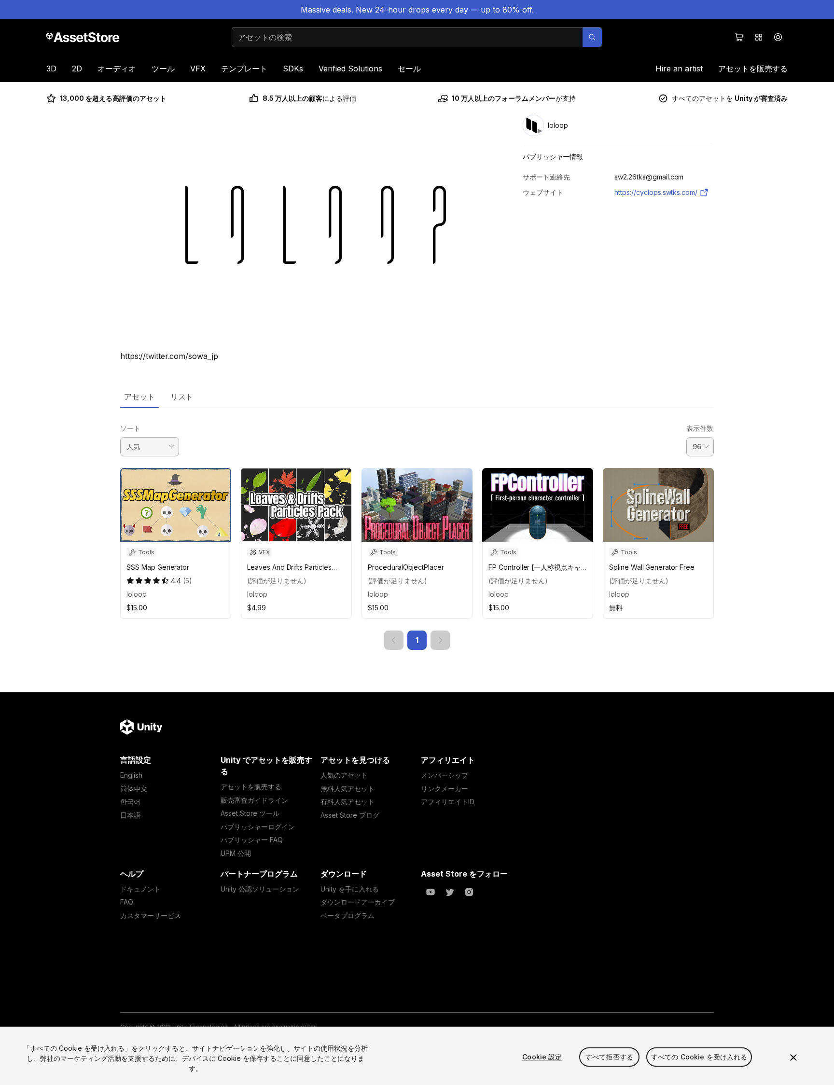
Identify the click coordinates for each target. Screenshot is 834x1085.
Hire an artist (679, 68)
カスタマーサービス (150, 915)
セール (409, 68)
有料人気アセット (347, 801)
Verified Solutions (350, 68)
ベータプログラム (347, 915)
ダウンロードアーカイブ (357, 902)
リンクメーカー (444, 788)
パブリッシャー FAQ (252, 840)
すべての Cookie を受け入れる (699, 1057)
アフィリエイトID (447, 801)
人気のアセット (344, 775)
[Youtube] (430, 892)
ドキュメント (140, 889)
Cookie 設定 (542, 1057)
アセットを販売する (753, 68)
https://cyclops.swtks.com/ (655, 192)
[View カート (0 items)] (739, 37)
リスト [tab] (182, 396)
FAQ (126, 902)
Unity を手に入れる (349, 889)
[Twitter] (449, 892)
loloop (136, 594)
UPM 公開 (236, 853)
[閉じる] (793, 1057)
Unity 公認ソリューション (260, 889)
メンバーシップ (444, 775)
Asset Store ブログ (349, 815)
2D (77, 68)
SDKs (293, 68)
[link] (393, 640)
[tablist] (417, 396)
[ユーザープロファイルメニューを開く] (778, 37)
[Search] (592, 37)
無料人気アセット (347, 788)
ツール (163, 68)
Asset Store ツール (250, 813)
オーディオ (116, 68)
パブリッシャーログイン (258, 827)
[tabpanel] (417, 529)
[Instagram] (469, 892)
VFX (198, 68)
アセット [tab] (139, 396)
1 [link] (417, 640)
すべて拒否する (609, 1057)
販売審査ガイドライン (254, 800)
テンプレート (244, 68)
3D (51, 68)
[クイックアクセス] (758, 37)
